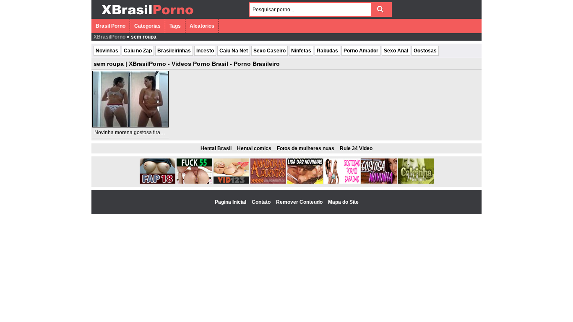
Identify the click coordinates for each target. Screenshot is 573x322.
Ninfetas (301, 51)
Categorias (147, 26)
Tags (175, 26)
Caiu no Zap (138, 51)
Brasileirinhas (174, 51)
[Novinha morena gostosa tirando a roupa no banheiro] (130, 99)
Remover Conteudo (300, 202)
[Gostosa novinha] (379, 182)
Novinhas (107, 51)
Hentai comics (254, 148)
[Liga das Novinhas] (305, 182)
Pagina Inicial (231, 202)
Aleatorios (202, 26)
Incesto (205, 51)
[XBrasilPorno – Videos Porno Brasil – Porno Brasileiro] (147, 15)
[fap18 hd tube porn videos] (157, 182)
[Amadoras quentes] (268, 182)
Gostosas (425, 51)
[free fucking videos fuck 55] (194, 182)
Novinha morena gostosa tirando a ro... (138, 132)
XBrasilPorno (109, 37)
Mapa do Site (343, 202)
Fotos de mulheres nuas (305, 148)
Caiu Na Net (233, 51)
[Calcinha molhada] (416, 182)
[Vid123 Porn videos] (231, 182)
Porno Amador (361, 51)
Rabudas (327, 51)
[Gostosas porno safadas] (342, 182)
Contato (262, 202)
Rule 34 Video (356, 148)
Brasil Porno (110, 26)
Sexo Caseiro (269, 51)
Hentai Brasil (216, 148)
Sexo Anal (396, 51)
